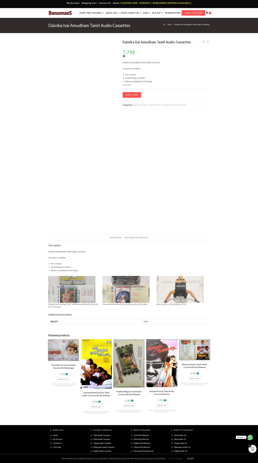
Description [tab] (115, 238)
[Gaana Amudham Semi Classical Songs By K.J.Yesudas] (128, 289)
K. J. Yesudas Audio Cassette (156, 105)
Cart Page (57, 447)
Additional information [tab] (136, 238)
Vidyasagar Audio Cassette (63, 385)
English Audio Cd (180, 451)
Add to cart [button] (63, 379)
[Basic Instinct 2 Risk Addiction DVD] (182, 289)
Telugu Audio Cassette (102, 443)
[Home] (164, 24)
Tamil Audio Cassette (101, 435)
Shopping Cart (89, 3)
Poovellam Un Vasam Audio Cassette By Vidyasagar (63, 366)
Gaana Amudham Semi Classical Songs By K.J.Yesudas (125, 304)
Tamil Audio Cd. (180, 435)
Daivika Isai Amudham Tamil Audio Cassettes (192, 24)
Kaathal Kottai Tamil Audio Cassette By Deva (162, 392)
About (116, 3)
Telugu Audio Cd (180, 443)
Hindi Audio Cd (180, 439)
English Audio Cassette (102, 451)
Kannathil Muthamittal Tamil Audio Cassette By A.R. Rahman (96, 394)
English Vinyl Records (142, 443)
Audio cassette (139, 105)
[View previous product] (203, 42)
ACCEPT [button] (190, 458)
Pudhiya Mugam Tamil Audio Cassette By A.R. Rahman (129, 392)
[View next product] (208, 42)
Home (55, 435)
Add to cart (131, 95)
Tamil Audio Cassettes (177, 105)
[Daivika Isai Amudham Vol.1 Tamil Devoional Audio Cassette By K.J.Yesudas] (74, 289)
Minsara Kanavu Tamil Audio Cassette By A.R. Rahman (194, 365)
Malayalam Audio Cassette (103, 447)
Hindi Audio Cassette (101, 439)
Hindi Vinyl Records (141, 439)
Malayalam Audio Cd (182, 447)
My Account (73, 3)
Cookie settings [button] (175, 458)
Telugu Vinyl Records (142, 447)
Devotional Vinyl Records (144, 451)
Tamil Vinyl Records (141, 435)
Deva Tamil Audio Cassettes (166, 410)
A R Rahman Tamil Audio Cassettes (94, 411)
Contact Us (105, 3)
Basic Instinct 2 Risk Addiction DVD (172, 304)
